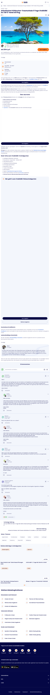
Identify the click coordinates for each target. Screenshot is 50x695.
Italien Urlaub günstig (34, 635)
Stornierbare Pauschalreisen (36, 602)
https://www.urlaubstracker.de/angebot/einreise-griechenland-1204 (26, 435)
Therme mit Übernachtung (36, 599)
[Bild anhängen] (44, 369)
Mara (8, 45)
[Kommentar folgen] (45, 376)
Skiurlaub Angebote (34, 618)
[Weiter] (48, 546)
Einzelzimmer (30, 85)
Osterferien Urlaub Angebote (12, 622)
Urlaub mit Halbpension (11, 606)
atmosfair (21, 172)
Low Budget (44, 537)
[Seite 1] (24, 585)
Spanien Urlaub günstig (11, 631)
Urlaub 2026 (20, 540)
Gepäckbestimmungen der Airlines (14, 171)
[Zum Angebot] (25, 248)
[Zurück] (45, 546)
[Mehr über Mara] (4, 347)
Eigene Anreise (5, 537)
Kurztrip (29, 537)
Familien (45, 85)
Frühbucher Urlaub (10, 615)
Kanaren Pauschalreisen (11, 635)
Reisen (5, 5)
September (4, 540)
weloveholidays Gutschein (16, 337)
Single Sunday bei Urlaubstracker (13, 618)
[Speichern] (46, 15)
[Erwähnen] (47, 369)
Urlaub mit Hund (9, 599)
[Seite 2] (25, 585)
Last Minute (36, 537)
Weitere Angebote (25, 322)
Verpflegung (28, 540)
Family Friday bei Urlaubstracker (38, 615)
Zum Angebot (43, 49)
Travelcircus (12, 540)
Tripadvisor (5, 107)
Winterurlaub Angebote (11, 602)
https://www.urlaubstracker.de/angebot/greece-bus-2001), (26, 467)
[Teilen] (48, 15)
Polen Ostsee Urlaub (10, 638)
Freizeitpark (22, 537)
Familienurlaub (14, 537)
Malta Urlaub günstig (34, 631)
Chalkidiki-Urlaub (33, 79)
